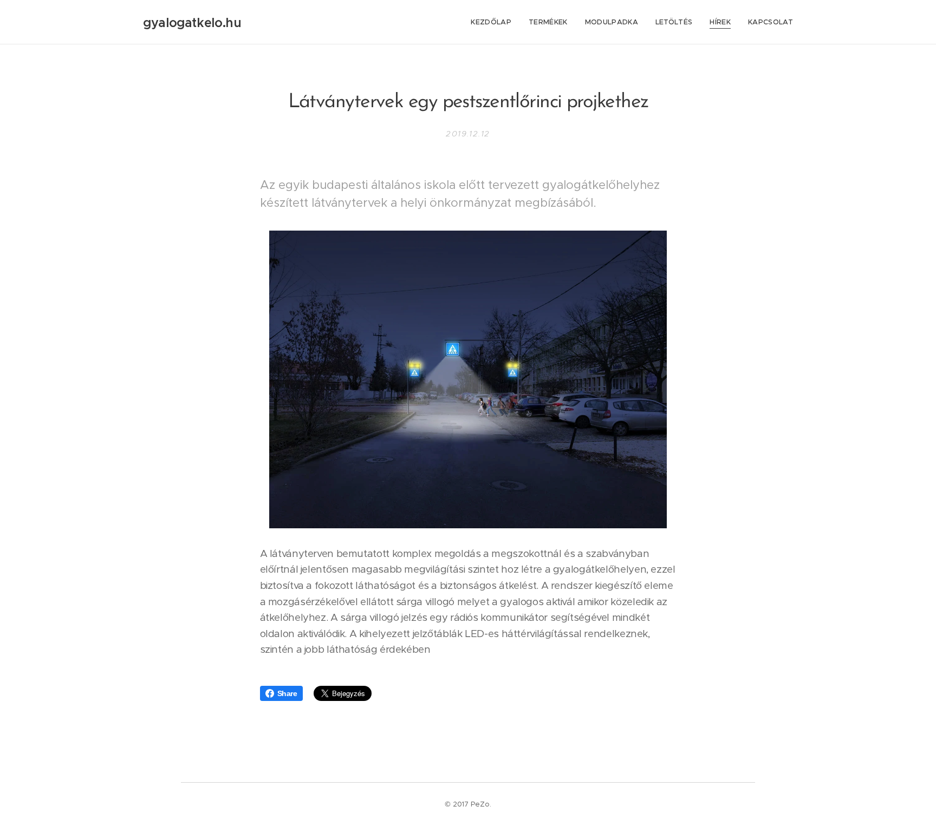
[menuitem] (494, 22)
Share (287, 693)
